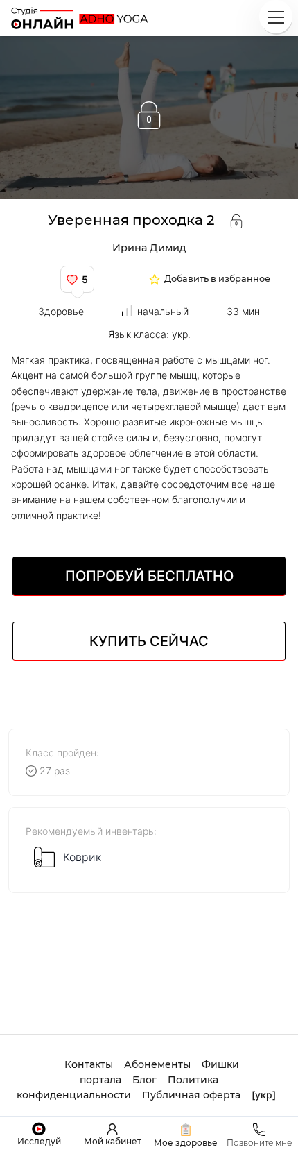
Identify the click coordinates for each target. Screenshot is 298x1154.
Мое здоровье (186, 1142)
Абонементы (157, 1064)
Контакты (88, 1064)
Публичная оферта (191, 1095)
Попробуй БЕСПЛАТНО (149, 576)
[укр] (264, 1095)
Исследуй (39, 1141)
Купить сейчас (149, 641)
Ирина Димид (149, 247)
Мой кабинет (112, 1141)
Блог (144, 1080)
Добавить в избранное (217, 279)
